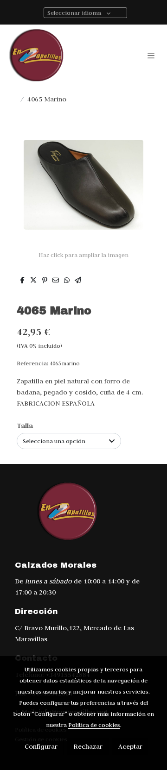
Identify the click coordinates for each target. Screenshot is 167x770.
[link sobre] (83, 516)
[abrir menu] (151, 55)
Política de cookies (94, 724)
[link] (37, 55)
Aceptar (130, 746)
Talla (25, 425)
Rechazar (88, 746)
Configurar (41, 746)
